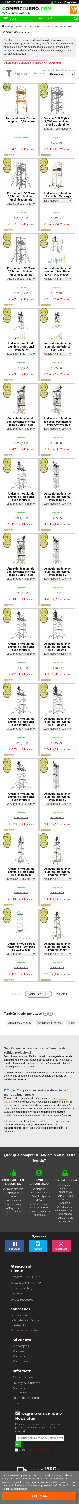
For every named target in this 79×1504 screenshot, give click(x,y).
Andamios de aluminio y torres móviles (56, 26)
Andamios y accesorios (25, 26)
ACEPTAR (39, 1496)
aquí (65, 1482)
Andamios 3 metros (49, 1022)
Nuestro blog (19, 1325)
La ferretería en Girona (25, 1320)
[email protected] (21, 1288)
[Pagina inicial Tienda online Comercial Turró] (2, 26)
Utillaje (10, 26)
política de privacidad (45, 1449)
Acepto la (38, 1450)
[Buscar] (75, 18)
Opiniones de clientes (24, 1330)
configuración (20, 1488)
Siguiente (60, 994)
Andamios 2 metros (19, 1022)
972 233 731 (14, 2)
